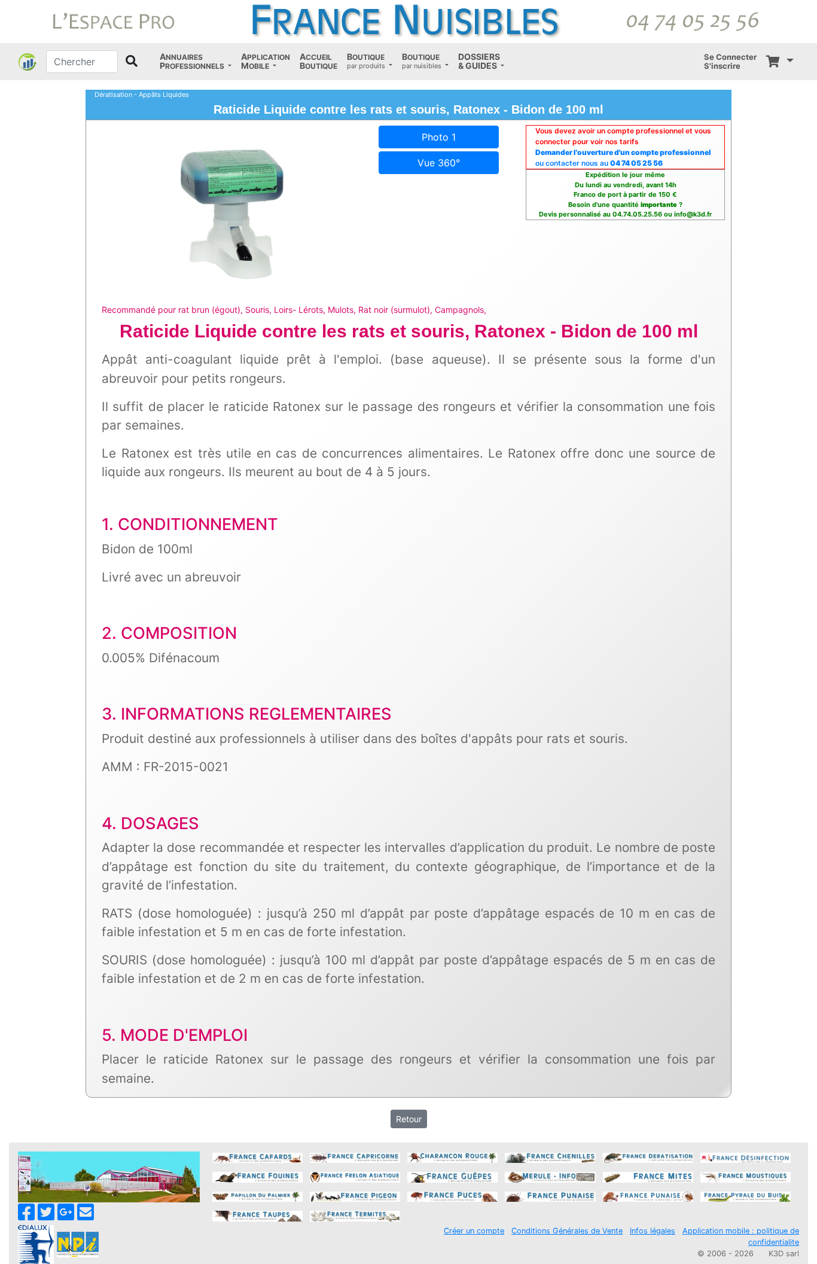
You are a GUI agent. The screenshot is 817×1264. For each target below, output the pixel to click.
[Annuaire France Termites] (355, 1215)
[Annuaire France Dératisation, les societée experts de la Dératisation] (648, 1157)
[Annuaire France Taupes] (257, 1215)
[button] (195, 61)
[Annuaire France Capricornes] (355, 1157)
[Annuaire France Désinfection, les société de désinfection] (745, 1157)
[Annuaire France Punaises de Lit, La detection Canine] (648, 1196)
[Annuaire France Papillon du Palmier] (257, 1196)
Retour (409, 1119)
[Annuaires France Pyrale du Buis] (745, 1196)
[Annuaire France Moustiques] (745, 1176)
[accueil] (408, 20)
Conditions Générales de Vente (567, 1230)
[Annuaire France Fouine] (257, 1176)
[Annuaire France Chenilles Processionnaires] (550, 1157)
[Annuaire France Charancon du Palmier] (452, 1157)
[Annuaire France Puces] (452, 1196)
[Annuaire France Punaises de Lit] (550, 1196)
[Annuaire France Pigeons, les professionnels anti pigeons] (355, 1196)
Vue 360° (438, 163)
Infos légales (652, 1230)
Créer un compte (474, 1230)
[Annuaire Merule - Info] (550, 1176)
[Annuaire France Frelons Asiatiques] (355, 1176)
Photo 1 (439, 137)
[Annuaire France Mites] (648, 1176)
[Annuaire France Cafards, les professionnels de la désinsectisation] (257, 1157)
